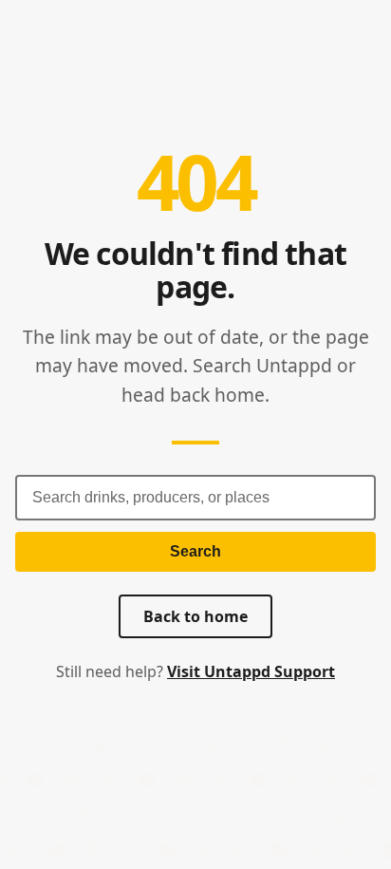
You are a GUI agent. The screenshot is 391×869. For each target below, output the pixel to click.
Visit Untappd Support (251, 671)
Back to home (195, 616)
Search (195, 551)
